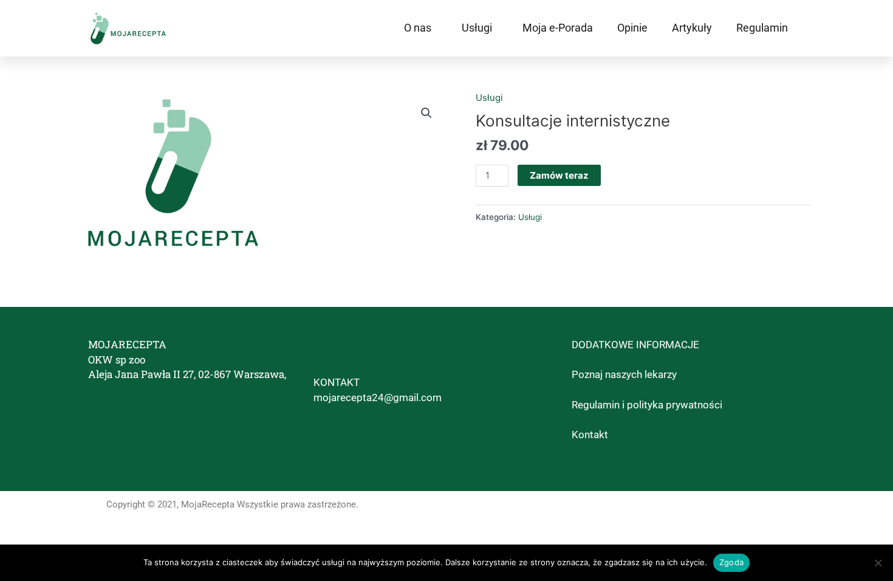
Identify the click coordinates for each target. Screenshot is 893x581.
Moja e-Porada (557, 27)
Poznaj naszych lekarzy (624, 374)
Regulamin (762, 27)
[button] (426, 113)
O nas (417, 27)
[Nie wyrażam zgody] (878, 563)
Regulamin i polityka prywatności (647, 405)
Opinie (632, 27)
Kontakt (590, 434)
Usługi (477, 27)
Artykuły (692, 27)
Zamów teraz (559, 175)
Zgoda (731, 562)
